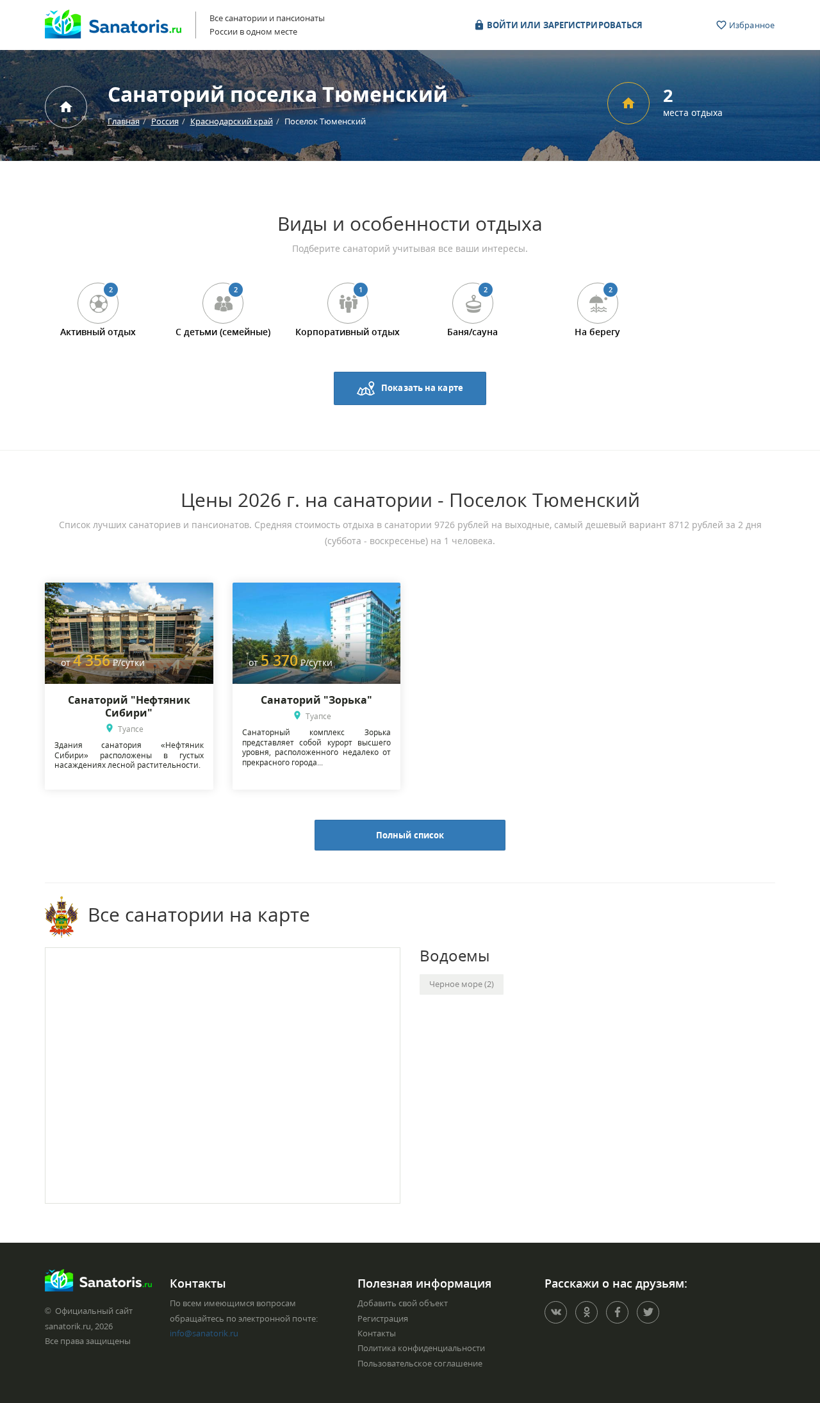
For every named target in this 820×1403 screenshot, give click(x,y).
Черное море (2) (461, 984)
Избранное (751, 25)
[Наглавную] (66, 107)
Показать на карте (422, 387)
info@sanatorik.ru (204, 1333)
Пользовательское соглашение (419, 1363)
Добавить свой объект (402, 1303)
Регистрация (382, 1318)
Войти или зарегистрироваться (564, 25)
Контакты (376, 1333)
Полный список (410, 835)
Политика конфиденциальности (421, 1348)
